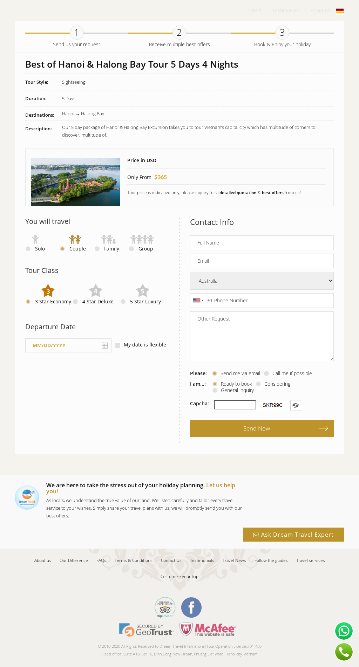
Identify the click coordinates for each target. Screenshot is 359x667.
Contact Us (171, 560)
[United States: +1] (197, 301)
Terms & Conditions (134, 560)
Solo (40, 249)
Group (145, 249)
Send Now (256, 428)
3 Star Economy (53, 301)
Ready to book (236, 384)
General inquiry (237, 390)
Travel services (310, 560)
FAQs (101, 560)
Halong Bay (92, 113)
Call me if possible (292, 373)
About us (320, 10)
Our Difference (74, 560)
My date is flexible (145, 345)
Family (111, 249)
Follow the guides (271, 560)
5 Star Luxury (145, 301)
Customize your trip (179, 576)
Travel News (234, 560)
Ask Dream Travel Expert (296, 534)
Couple (77, 249)
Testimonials (286, 10)
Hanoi (68, 113)
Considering (277, 384)
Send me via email (240, 373)
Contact (253, 10)
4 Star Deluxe (98, 301)
